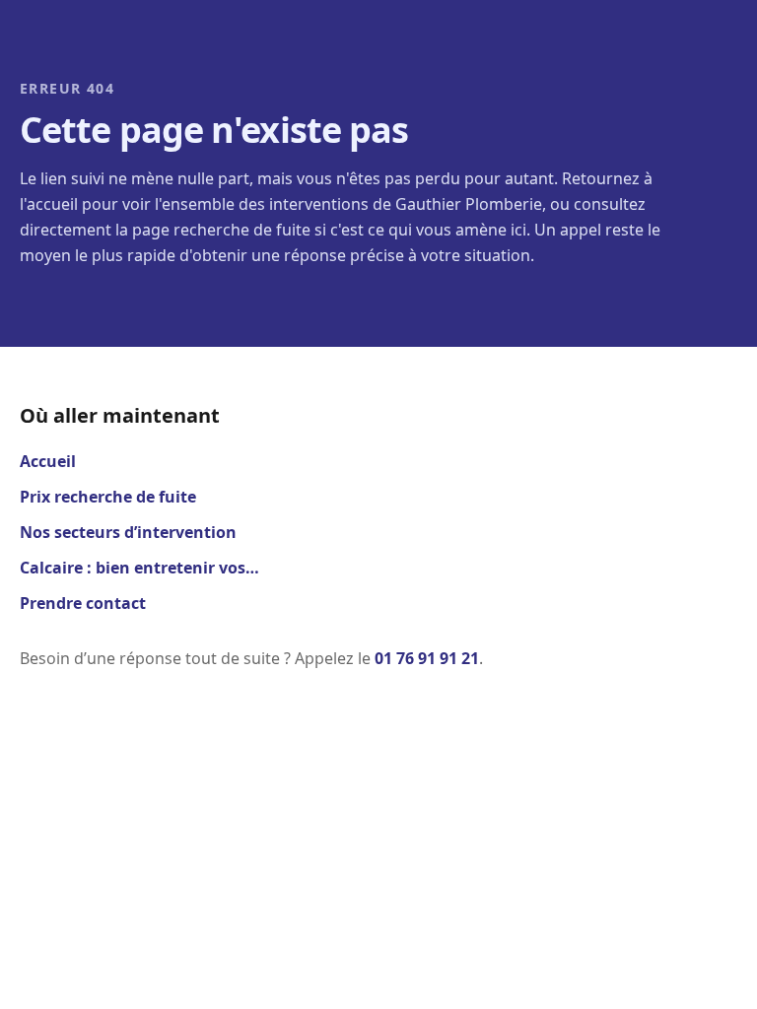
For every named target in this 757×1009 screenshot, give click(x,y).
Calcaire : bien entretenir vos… (139, 567)
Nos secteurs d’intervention (128, 532)
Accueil (48, 461)
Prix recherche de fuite (108, 496)
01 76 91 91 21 (427, 658)
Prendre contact (83, 603)
